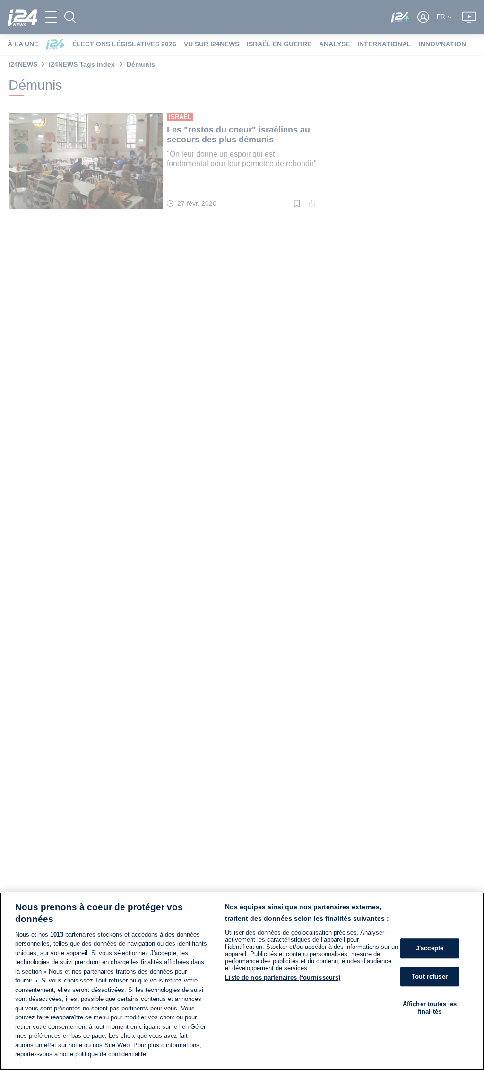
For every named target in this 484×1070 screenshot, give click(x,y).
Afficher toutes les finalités (430, 1007)
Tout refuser (430, 976)
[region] (242, 981)
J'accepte (429, 948)
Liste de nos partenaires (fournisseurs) (282, 977)
